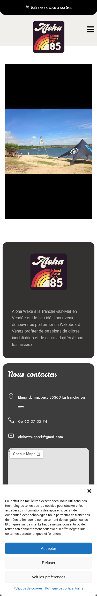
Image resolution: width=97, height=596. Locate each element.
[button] (89, 491)
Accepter (48, 548)
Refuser (48, 562)
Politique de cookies (28, 588)
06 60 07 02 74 (32, 421)
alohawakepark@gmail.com (40, 437)
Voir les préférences (48, 577)
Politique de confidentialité (64, 588)
